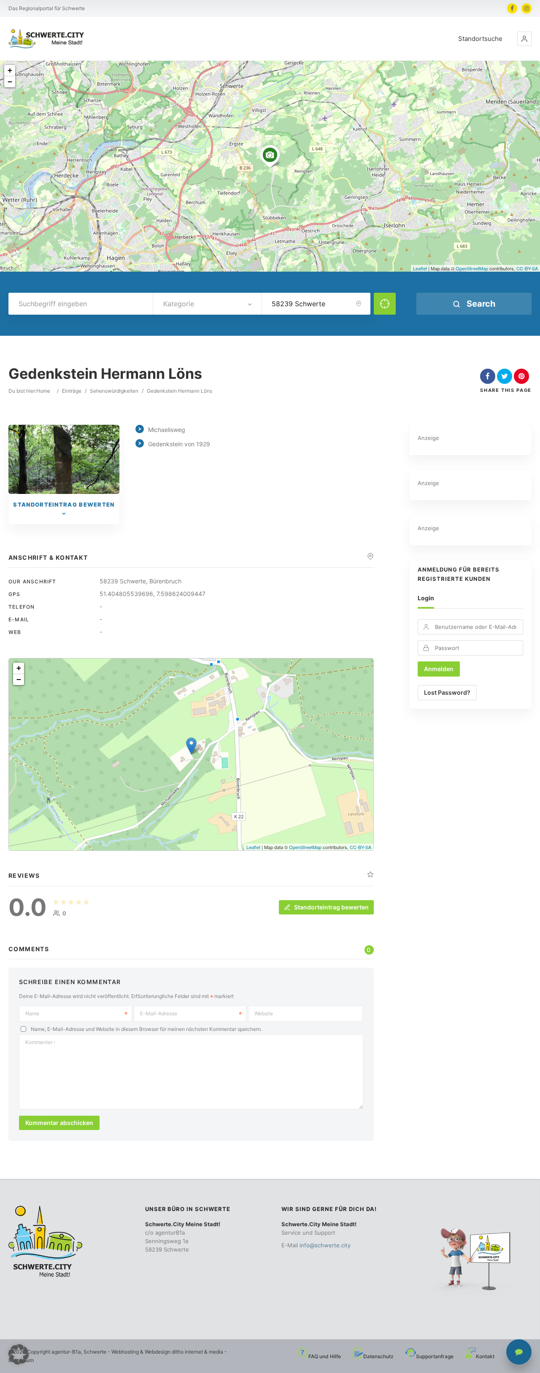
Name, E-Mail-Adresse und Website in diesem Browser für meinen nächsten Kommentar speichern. (146, 1029)
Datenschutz (378, 1356)
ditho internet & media (197, 1352)
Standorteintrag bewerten (331, 907)
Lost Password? (447, 692)
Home (43, 391)
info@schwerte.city (325, 1245)
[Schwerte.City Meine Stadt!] (47, 39)
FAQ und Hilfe (324, 1356)
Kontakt (485, 1356)
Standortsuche (480, 39)
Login (426, 598)
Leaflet (420, 268)
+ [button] (10, 70)
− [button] (10, 81)
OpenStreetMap (472, 268)
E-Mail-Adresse (158, 1013)
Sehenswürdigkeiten (114, 391)
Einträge (71, 391)
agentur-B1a (66, 1352)
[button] (524, 39)
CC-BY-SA (527, 268)
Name (32, 1013)
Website (263, 1013)
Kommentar (40, 1042)
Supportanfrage (435, 1356)
